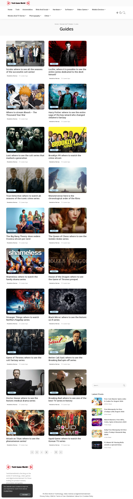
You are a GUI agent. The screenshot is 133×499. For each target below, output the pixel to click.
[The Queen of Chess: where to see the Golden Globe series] (68, 220)
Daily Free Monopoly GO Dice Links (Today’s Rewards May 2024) (115, 432)
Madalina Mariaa (12, 75)
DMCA (53, 496)
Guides (12, 64)
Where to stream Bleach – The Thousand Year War (21, 113)
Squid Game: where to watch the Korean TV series (65, 439)
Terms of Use (61, 496)
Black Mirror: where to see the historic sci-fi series (68, 318)
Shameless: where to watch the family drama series (22, 278)
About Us (78, 496)
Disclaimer (70, 496)
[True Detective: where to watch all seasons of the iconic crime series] (25, 180)
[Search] (124, 12)
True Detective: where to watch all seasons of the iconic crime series (23, 197)
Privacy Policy (44, 496)
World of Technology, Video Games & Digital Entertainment (69, 494)
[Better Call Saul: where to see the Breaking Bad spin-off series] (68, 342)
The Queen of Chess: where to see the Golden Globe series (68, 237)
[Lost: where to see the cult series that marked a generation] (25, 140)
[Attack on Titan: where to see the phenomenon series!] (25, 423)
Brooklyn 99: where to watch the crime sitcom (65, 156)
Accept (25, 494)
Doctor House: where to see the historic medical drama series (22, 399)
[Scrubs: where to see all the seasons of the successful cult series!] (25, 54)
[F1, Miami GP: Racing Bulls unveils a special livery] (97, 445)
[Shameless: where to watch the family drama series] (25, 261)
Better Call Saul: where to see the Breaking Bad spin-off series (65, 358)
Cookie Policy (8, 491)
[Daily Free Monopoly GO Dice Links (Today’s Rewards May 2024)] (97, 434)
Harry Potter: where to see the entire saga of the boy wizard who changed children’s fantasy (67, 115)
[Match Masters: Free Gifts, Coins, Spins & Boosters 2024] (97, 422)
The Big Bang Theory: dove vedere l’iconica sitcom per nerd (23, 237)
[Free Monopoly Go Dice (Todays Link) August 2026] (97, 412)
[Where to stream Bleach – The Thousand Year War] (25, 96)
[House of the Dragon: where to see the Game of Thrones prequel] (68, 261)
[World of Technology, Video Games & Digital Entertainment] (18, 3)
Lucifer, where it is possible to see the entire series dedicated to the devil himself (67, 72)
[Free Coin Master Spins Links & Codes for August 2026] (97, 401)
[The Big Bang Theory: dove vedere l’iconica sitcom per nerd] (25, 220)
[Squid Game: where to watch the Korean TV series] (68, 423)
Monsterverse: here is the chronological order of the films (64, 197)
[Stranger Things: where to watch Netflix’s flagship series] (25, 301)
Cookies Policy (88, 496)
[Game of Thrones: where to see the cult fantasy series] (25, 342)
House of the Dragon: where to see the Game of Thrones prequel (66, 278)
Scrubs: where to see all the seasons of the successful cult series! (24, 70)
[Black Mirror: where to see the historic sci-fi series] (68, 301)
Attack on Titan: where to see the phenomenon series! (22, 439)
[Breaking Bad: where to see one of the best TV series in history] (68, 382)
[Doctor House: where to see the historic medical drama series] (25, 382)
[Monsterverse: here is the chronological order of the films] (68, 180)
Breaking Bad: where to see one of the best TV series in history (67, 399)
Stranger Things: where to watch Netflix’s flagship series (22, 318)
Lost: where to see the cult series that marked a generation (25, 156)
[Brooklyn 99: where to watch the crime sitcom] (68, 140)
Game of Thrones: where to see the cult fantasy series (23, 358)
